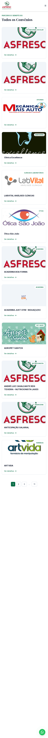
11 (34, 484)
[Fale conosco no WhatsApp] (42, 732)
